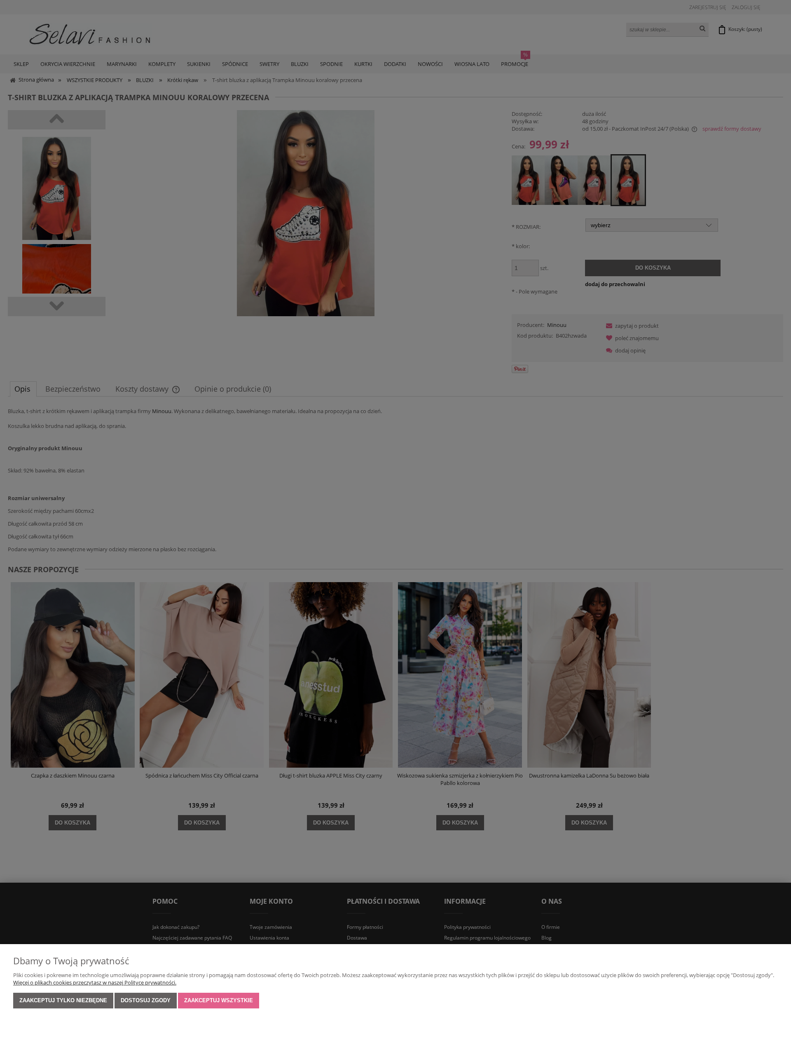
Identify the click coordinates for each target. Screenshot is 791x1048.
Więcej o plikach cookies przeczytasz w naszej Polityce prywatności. (94, 982)
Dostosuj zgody (146, 1000)
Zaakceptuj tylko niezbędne (63, 1000)
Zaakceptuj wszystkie (218, 1000)
